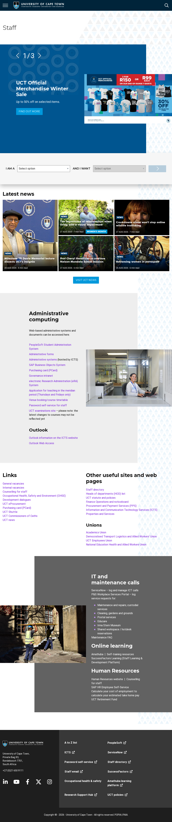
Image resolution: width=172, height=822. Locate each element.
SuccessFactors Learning (106, 658)
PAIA (125, 814)
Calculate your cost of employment (112, 691)
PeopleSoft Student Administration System (50, 346)
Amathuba (97, 654)
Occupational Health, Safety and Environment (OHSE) (34, 495)
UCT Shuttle (10, 511)
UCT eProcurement (14, 503)
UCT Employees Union (99, 540)
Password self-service (78, 762)
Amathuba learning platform (119, 783)
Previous (19, 56)
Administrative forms (41, 354)
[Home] (23, 743)
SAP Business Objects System (47, 365)
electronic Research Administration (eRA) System (53, 383)
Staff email (71, 771)
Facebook (27, 782)
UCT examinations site (42, 410)
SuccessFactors (118, 771)
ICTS (67, 752)
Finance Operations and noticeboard (107, 501)
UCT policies (115, 794)
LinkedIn (5, 782)
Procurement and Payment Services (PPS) (111, 505)
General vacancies (13, 483)
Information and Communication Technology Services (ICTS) (121, 509)
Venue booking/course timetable (48, 400)
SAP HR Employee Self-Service (110, 687)
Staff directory (95, 489)
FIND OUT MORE (29, 111)
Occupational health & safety (82, 781)
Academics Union (96, 532)
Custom (49, 782)
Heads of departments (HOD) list (105, 493)
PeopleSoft (115, 742)
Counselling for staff (15, 491)
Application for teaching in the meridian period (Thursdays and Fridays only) (52, 392)
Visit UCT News (86, 280)
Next (38, 56)
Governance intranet (41, 375)
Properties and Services (100, 514)
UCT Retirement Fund (104, 699)
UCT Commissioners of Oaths (20, 516)
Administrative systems (43, 359)
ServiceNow (98, 590)
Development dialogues (17, 499)
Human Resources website (107, 679)
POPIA (118, 814)
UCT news (9, 520)
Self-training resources (120, 654)
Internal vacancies (13, 487)
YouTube (16, 782)
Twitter (38, 782)
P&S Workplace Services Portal (110, 594)
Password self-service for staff (48, 405)
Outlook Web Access (41, 443)
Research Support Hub (78, 794)
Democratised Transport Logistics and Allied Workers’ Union (121, 536)
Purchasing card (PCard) (43, 370)
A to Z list (70, 742)
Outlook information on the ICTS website (53, 437)
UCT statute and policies (101, 497)
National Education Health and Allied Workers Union (116, 544)
